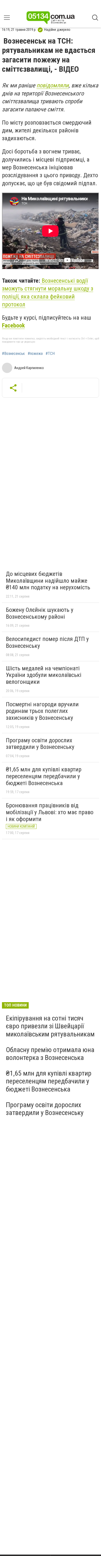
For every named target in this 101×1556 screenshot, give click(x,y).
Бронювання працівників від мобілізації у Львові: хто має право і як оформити (49, 812)
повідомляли (53, 85)
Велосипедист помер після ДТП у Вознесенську (47, 642)
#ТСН (50, 353)
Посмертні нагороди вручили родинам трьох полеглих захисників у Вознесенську (42, 711)
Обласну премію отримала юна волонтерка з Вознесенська (50, 1054)
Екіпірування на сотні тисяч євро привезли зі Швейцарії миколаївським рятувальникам (50, 1026)
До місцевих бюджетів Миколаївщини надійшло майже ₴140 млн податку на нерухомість (48, 580)
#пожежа (35, 353)
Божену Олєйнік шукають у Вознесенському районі (39, 613)
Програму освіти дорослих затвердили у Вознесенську (40, 744)
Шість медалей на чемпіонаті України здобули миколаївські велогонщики (43, 675)
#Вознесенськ (13, 353)
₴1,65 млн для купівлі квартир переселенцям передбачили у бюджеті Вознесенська (43, 776)
